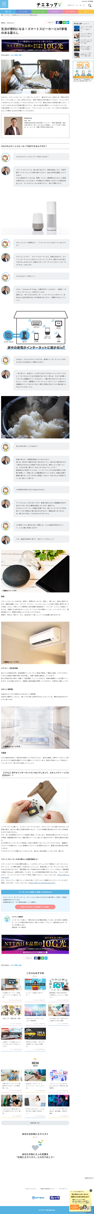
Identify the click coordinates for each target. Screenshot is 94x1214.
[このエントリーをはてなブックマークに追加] (67, 22)
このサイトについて (30, 1189)
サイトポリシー (63, 1189)
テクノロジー (55, 11)
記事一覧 (8, 11)
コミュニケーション (39, 11)
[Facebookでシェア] (57, 22)
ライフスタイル (70, 11)
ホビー (86, 11)
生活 (20, 55)
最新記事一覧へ (35, 1123)
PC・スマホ (23, 11)
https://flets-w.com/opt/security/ (42, 883)
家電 (16, 55)
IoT (12, 55)
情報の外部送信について (48, 1189)
